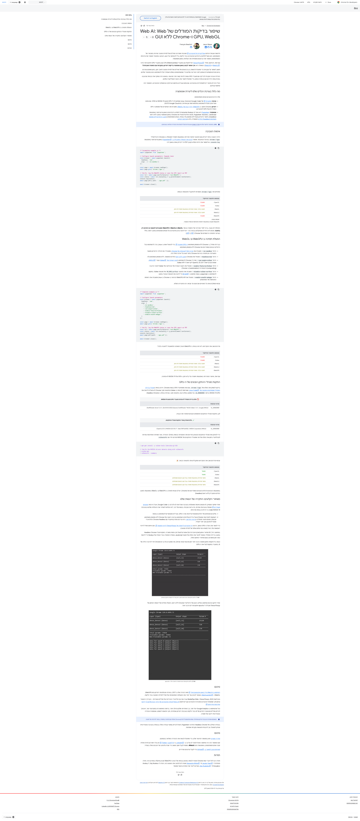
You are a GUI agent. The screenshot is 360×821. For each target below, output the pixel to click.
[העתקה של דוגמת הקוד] (218, 148)
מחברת (208, 101)
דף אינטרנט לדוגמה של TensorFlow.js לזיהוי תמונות (175, 526)
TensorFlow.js (197, 63)
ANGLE (151, 260)
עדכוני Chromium (233, 800)
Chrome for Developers (213, 25)
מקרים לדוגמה (234, 803)
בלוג (308, 2)
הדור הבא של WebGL (185, 107)
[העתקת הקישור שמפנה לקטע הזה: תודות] (212, 755)
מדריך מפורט (196, 124)
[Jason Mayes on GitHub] (208, 47)
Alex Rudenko (204, 766)
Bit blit (185, 274)
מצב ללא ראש (181, 257)
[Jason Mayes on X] (211, 47)
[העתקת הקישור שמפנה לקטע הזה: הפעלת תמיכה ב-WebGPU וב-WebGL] (180, 239)
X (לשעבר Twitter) (168, 743)
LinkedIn (179, 743)
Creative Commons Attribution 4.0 (188, 782)
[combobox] (37, 2)
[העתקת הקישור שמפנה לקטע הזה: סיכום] (212, 687)
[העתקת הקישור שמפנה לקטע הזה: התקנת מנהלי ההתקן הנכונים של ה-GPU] (177, 382)
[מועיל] (144, 25)
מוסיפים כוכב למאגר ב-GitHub (208, 750)
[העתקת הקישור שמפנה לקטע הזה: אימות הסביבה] (203, 131)
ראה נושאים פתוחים (352, 803)
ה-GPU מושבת (183, 245)
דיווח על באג (354, 800)
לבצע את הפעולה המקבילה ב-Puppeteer (178, 140)
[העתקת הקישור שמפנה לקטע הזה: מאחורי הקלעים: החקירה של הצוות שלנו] (178, 499)
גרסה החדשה (191, 519)
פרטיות (350, 817)
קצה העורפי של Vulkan (168, 260)
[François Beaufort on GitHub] (191, 47)
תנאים (356, 817)
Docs (329, 2)
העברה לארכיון (234, 806)
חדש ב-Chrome (299, 2)
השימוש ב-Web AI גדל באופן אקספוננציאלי (205, 692)
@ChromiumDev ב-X (113, 800)
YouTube (116, 803)
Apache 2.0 (161, 782)
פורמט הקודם (182, 119)
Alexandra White (192, 763)
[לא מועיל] (141, 25)
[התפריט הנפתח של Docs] (325, 2)
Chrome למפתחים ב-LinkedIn (110, 806)
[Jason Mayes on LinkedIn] (206, 47)
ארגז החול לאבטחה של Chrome (182, 251)
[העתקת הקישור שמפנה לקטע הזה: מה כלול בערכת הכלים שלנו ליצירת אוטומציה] (173, 91)
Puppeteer (205, 112)
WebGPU (208, 65)
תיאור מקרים (318, 2)
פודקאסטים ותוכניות (232, 809)
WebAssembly (206, 695)
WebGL (215, 65)
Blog (356, 8)
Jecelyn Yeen (206, 763)
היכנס (4, 2)
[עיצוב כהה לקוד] (215, 148)
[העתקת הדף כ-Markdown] (147, 37)
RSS (118, 809)
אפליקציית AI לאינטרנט (197, 53)
